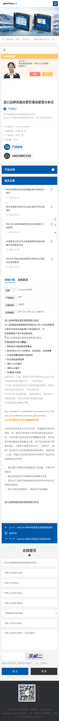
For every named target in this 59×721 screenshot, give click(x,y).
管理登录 (34, 709)
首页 (17, 39)
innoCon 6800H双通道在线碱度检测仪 (35, 527)
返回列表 (13, 533)
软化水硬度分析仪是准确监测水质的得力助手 (25, 191)
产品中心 (26, 39)
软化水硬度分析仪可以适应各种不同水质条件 (25, 208)
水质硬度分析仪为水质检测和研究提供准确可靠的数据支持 (25, 243)
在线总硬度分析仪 (41, 39)
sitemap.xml (45, 709)
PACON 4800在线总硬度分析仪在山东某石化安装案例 (25, 260)
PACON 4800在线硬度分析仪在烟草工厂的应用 (25, 226)
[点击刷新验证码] (34, 656)
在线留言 (23, 279)
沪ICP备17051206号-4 (31, 717)
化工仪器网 (23, 709)
